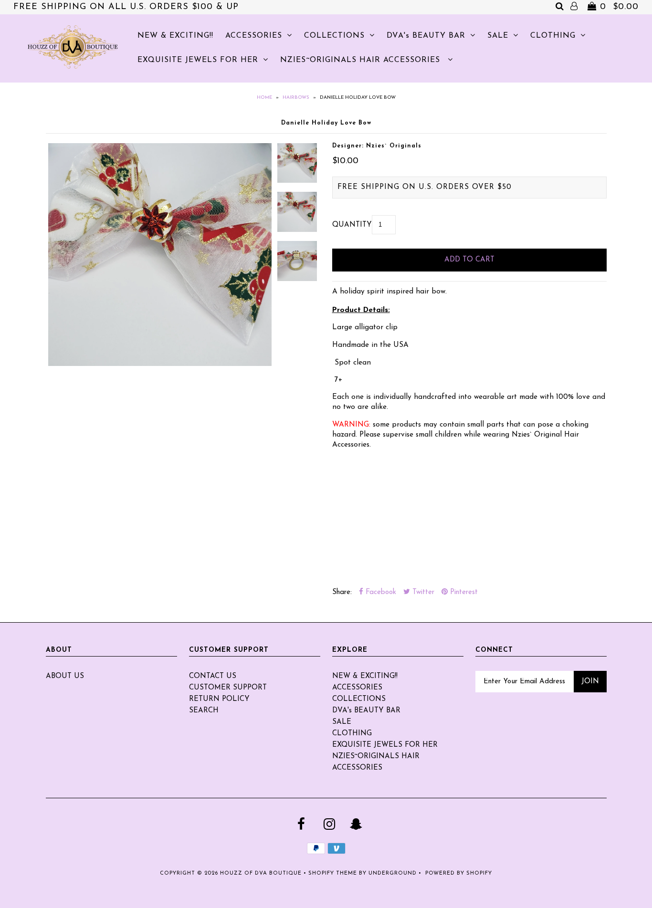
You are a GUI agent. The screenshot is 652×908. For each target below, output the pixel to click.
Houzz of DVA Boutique (261, 873)
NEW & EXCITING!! (175, 36)
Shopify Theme (332, 873)
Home (264, 97)
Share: (342, 592)
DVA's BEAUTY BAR (426, 36)
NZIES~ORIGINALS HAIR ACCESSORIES (361, 60)
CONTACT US (212, 676)
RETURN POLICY (219, 699)
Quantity (352, 225)
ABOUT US (65, 676)
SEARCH (204, 710)
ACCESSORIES (253, 36)
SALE (497, 36)
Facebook (379, 592)
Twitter (422, 592)
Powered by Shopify (458, 873)
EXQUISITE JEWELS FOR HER (197, 60)
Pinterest (463, 592)
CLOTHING (553, 36)
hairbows (296, 97)
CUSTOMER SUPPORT (228, 687)
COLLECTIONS (334, 36)
